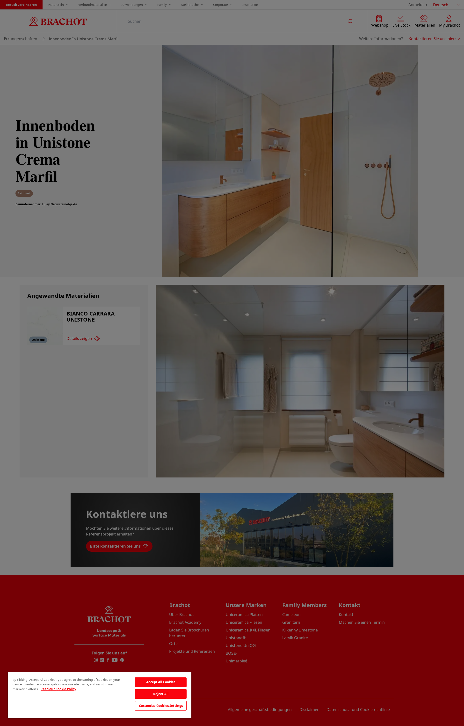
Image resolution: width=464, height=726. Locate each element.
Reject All (160, 694)
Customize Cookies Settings (161, 706)
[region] (99, 695)
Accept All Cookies (160, 682)
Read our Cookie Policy (58, 689)
